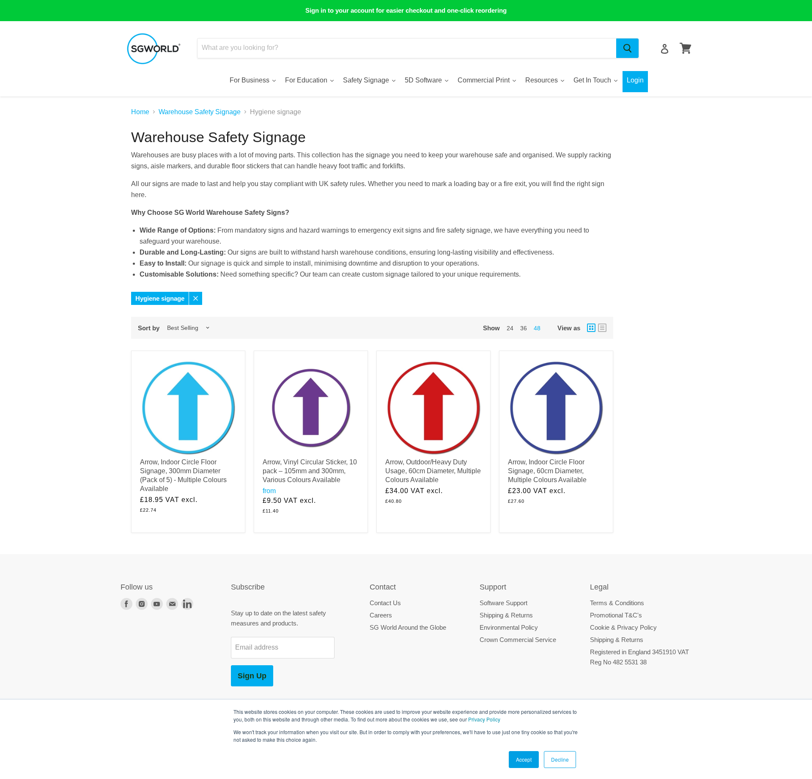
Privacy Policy (484, 719)
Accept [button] (524, 759)
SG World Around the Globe (408, 627)
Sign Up (252, 676)
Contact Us (385, 602)
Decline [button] (560, 759)
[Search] (627, 48)
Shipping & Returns (506, 615)
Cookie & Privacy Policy (623, 627)
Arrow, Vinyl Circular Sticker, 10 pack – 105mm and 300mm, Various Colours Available (310, 470)
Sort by (148, 328)
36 (523, 328)
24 (510, 328)
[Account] (665, 49)
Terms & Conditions (617, 602)
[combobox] (407, 48)
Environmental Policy (509, 627)
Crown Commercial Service (518, 639)
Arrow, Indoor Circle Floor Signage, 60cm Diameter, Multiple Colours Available (547, 470)
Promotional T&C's (616, 615)
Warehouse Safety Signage (200, 111)
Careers (381, 615)
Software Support (503, 602)
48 (537, 328)
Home (140, 111)
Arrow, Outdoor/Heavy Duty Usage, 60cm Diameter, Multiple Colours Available (433, 470)
